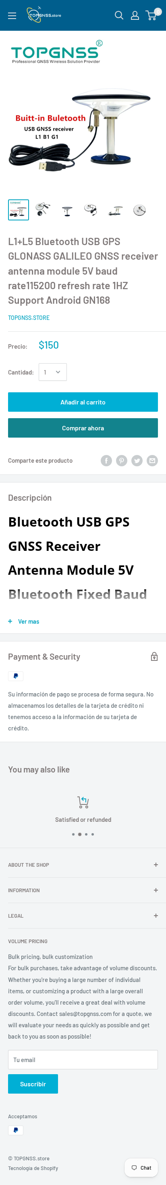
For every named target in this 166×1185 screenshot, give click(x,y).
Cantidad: (21, 372)
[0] (151, 15)
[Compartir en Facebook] (106, 460)
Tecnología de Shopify (33, 1168)
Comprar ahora (83, 428)
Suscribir (33, 1084)
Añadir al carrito (83, 402)
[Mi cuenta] (135, 15)
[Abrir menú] (12, 16)
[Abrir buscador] (119, 15)
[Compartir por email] (152, 460)
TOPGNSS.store (29, 317)
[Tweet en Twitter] (137, 460)
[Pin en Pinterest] (121, 460)
